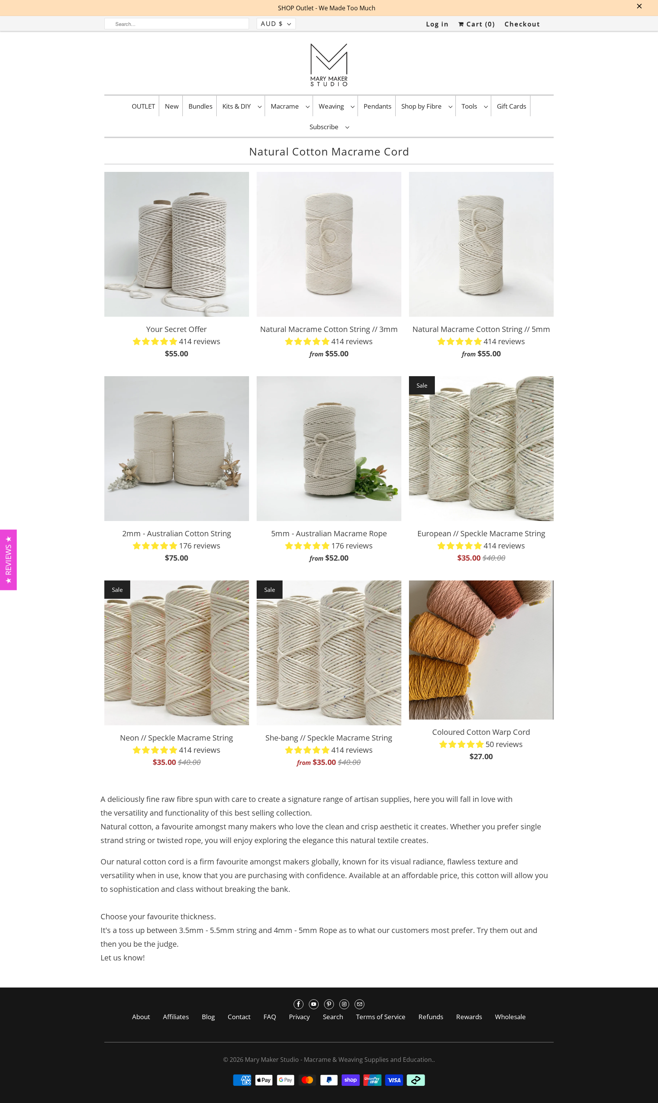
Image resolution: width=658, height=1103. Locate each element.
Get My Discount (400, 586)
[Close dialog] (459, 471)
